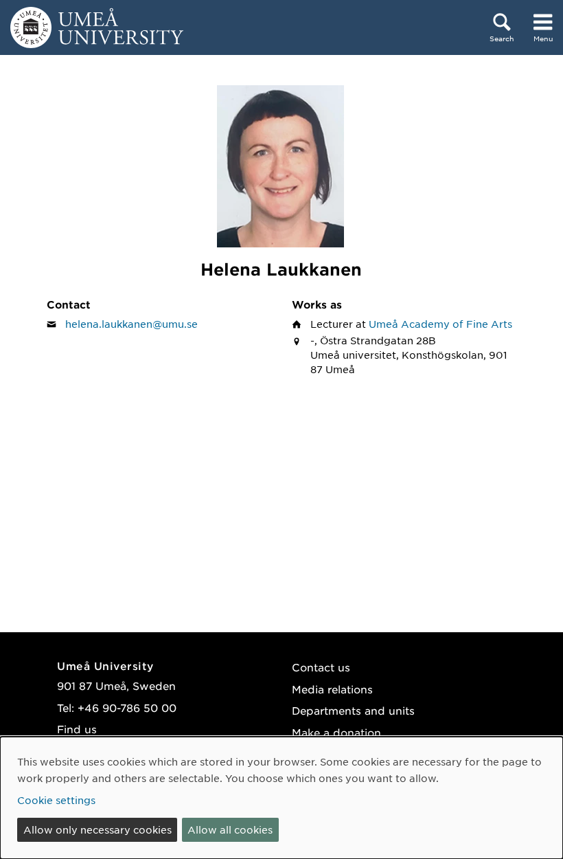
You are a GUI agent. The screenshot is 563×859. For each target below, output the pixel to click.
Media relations (332, 688)
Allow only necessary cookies (97, 829)
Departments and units (353, 710)
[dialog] (281, 798)
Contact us (321, 666)
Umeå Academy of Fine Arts (440, 323)
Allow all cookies (230, 829)
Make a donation (336, 732)
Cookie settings (56, 800)
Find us (77, 728)
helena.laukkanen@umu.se (131, 323)
